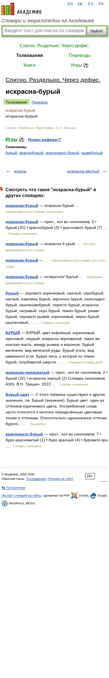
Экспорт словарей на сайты (21, 495)
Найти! (97, 31)
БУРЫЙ (13, 332)
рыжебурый (92, 152)
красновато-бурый (62, 152)
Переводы (80, 55)
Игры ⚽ (80, 65)
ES (90, 4)
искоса (20, 171)
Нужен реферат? (44, 139)
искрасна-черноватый (27, 372)
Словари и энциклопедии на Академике (47, 20)
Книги (29, 65)
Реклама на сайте (60, 478)
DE (80, 4)
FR (101, 4)
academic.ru (21, 9)
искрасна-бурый (22, 205)
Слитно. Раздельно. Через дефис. (54, 45)
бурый (11, 152)
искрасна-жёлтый (83, 171)
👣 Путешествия (13, 487)
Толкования (29, 55)
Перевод (40, 102)
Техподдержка (36, 478)
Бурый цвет (17, 394)
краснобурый (31, 152)
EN (70, 4)
